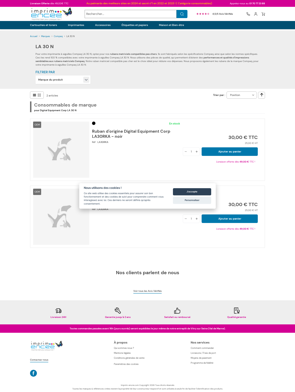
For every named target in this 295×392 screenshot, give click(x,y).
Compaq (58, 36)
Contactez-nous (39, 359)
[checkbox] (262, 95)
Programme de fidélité (202, 362)
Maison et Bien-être (171, 25)
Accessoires (103, 25)
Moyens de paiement (201, 357)
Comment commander (202, 348)
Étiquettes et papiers (135, 25)
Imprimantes (76, 25)
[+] (196, 152)
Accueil (33, 36)
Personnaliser (192, 200)
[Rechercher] (182, 14)
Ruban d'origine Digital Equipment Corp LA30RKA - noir (131, 134)
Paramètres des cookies (126, 364)
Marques (45, 36)
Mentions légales (122, 353)
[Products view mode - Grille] (39, 95)
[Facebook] (33, 373)
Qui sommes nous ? (124, 348)
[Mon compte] (255, 14)
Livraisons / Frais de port (203, 353)
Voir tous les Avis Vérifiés (147, 290)
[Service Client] (248, 14)
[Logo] (51, 14)
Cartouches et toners (43, 25)
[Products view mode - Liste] (34, 95)
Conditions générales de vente (129, 357)
